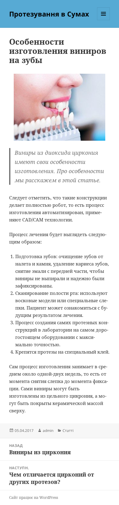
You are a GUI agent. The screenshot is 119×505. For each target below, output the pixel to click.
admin (48, 430)
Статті (68, 430)
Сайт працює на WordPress (33, 497)
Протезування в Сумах (49, 13)
